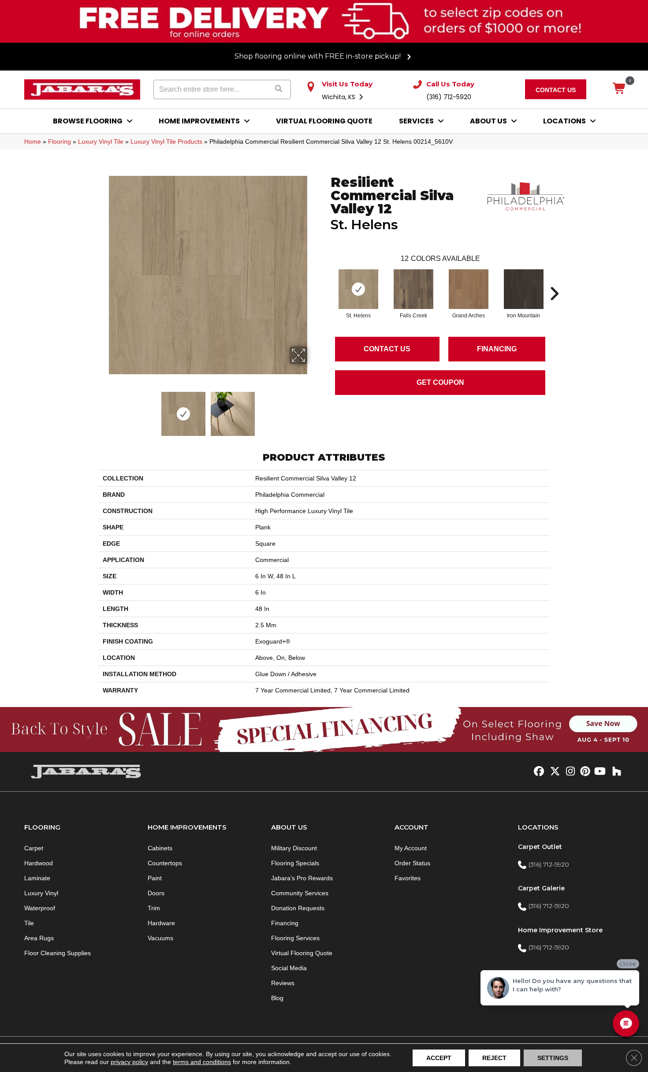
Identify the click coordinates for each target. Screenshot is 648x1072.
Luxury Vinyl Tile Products (166, 141)
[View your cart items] (619, 89)
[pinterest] (583, 772)
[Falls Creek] (413, 289)
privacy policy (129, 1061)
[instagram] (568, 772)
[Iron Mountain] (524, 289)
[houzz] (614, 772)
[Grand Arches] (469, 289)
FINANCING (497, 349)
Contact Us (387, 349)
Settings (552, 1057)
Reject (494, 1057)
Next (313, 409)
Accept (438, 1057)
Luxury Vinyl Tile (100, 141)
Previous (102, 409)
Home (32, 141)
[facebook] (537, 772)
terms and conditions (202, 1061)
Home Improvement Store (560, 930)
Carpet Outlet (540, 847)
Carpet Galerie (541, 888)
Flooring (59, 141)
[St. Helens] (358, 289)
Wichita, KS (339, 97)
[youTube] (599, 772)
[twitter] (553, 772)
